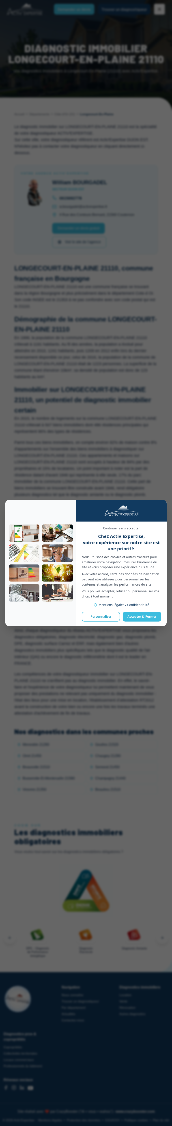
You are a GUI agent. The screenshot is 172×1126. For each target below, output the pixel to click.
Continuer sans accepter (121, 528)
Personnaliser (101, 616)
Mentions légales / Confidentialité (124, 605)
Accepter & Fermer (142, 616)
